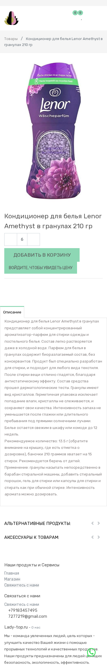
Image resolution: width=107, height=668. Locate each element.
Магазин (12, 579)
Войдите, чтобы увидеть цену (40, 267)
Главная (11, 573)
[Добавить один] (33, 239)
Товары (11, 39)
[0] (75, 18)
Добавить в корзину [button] (41, 255)
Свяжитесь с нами (21, 585)
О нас (36, 627)
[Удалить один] (10, 239)
